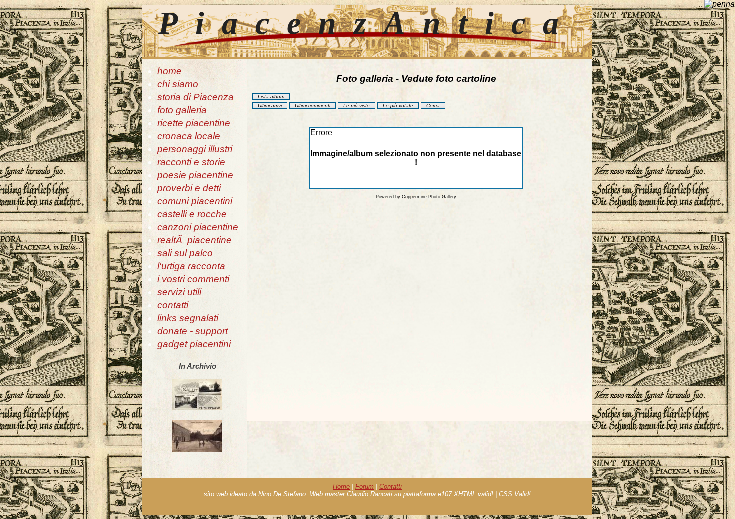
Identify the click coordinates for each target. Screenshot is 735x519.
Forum (365, 486)
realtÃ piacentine (195, 240)
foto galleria (182, 110)
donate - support (193, 331)
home (170, 71)
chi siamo (178, 84)
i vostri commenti (194, 279)
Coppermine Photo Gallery (429, 196)
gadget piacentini (194, 344)
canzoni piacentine (198, 227)
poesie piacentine (196, 175)
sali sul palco (185, 253)
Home (341, 486)
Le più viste (357, 105)
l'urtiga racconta (192, 266)
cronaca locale (189, 136)
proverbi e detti (189, 188)
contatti (173, 305)
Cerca (433, 105)
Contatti (391, 486)
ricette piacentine (194, 123)
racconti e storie (192, 162)
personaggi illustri (195, 149)
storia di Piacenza (196, 97)
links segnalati (188, 318)
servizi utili (180, 292)
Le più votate (398, 105)
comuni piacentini (195, 201)
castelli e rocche (192, 214)
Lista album (271, 96)
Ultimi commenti (312, 105)
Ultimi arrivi (270, 105)
